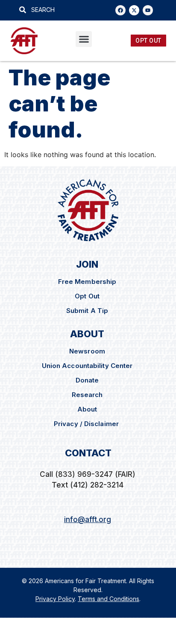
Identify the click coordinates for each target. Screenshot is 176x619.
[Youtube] (148, 10)
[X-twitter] (134, 10)
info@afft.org (87, 519)
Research (87, 395)
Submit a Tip (87, 311)
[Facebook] (120, 10)
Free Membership (87, 281)
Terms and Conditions (108, 598)
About (87, 409)
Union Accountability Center (87, 366)
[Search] (98, 10)
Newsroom (87, 351)
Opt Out (87, 296)
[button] (84, 39)
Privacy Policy (55, 598)
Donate (87, 380)
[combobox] (51, 10)
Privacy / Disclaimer (87, 424)
